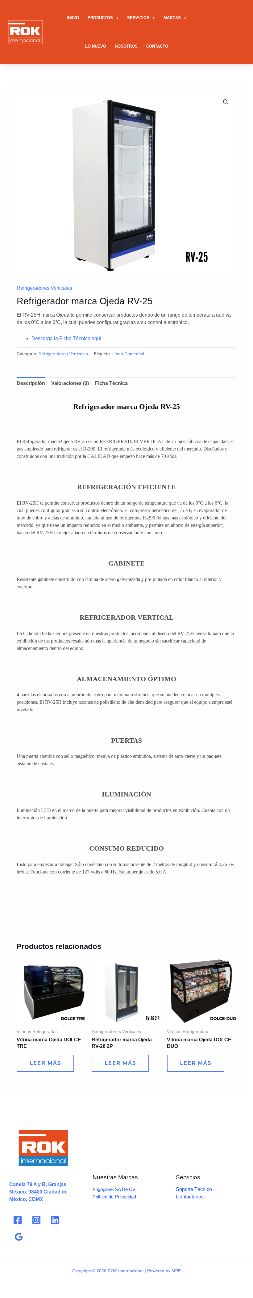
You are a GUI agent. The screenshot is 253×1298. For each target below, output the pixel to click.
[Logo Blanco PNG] (25, 32)
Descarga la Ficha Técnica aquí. (66, 338)
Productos (100, 17)
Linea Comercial (128, 353)
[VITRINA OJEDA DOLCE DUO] (201, 990)
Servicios (138, 17)
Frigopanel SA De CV (114, 1189)
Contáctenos (190, 1196)
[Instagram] (36, 1220)
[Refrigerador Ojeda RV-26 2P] (126, 990)
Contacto (157, 46)
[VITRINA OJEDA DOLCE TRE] (51, 990)
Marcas (172, 17)
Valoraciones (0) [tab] (70, 383)
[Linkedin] (55, 1220)
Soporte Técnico (194, 1189)
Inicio (73, 17)
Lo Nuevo (95, 46)
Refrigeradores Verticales (44, 288)
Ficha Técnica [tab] (111, 383)
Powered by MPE (164, 1270)
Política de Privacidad (114, 1196)
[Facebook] (17, 1220)
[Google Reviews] (18, 1236)
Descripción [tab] (31, 383)
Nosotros (126, 46)
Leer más (45, 1063)
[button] (225, 102)
